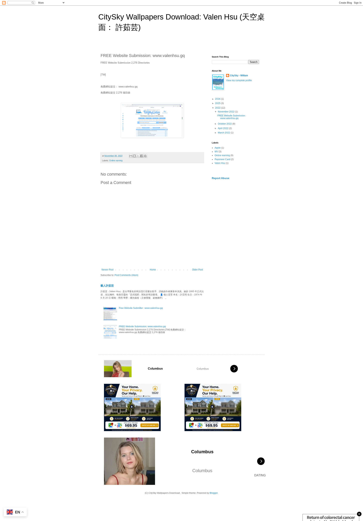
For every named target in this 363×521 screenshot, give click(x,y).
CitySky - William (239, 75)
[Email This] (131, 156)
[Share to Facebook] (141, 156)
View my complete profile (239, 80)
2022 (218, 108)
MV (216, 151)
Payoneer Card (222, 159)
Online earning (116, 160)
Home (153, 269)
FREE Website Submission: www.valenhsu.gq (142, 326)
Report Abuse (220, 178)
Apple (218, 147)
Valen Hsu (220, 163)
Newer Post (107, 269)
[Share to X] (138, 156)
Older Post (197, 269)
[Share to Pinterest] (145, 156)
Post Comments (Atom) (126, 275)
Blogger (214, 493)
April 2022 (223, 128)
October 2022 (225, 123)
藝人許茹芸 (107, 285)
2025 (218, 103)
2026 (218, 99)
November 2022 (226, 111)
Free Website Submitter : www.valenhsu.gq (141, 308)
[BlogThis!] (134, 156)
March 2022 (224, 132)
